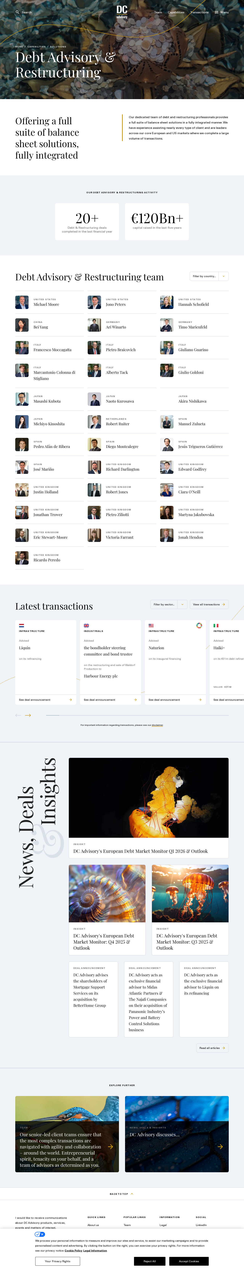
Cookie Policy (73, 1250)
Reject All (150, 1261)
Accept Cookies (189, 1261)
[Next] (28, 715)
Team (127, 1225)
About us (93, 1225)
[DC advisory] (122, 12)
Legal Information (95, 1250)
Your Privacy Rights (57, 1261)
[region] (122, 1254)
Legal (163, 1225)
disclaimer (157, 724)
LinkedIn (201, 1225)
